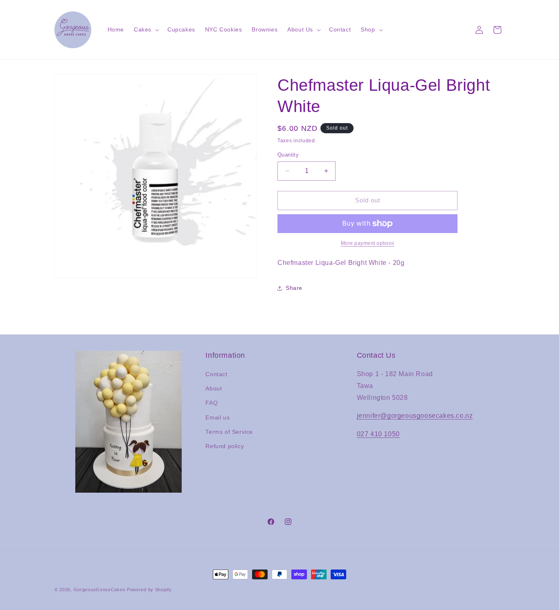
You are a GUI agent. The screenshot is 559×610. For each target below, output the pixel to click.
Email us (217, 417)
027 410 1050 (378, 434)
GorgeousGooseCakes (100, 589)
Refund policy (224, 446)
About (213, 388)
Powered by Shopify (149, 589)
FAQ (211, 402)
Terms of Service (229, 431)
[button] (145, 29)
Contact (216, 374)
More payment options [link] (367, 243)
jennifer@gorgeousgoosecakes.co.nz (415, 415)
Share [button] (294, 288)
